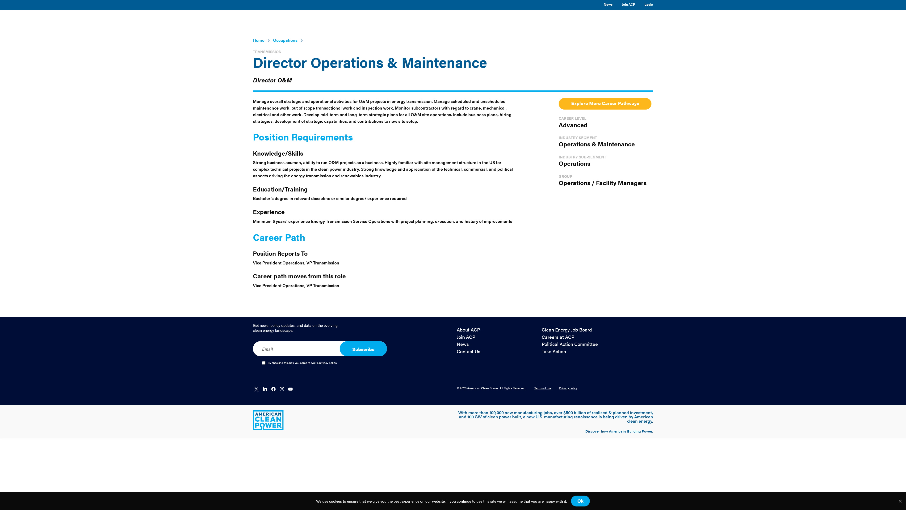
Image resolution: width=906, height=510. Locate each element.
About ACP (468, 330)
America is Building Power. (631, 431)
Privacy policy (568, 388)
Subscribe (363, 349)
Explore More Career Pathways (605, 103)
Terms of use (542, 388)
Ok (580, 500)
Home (258, 40)
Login (649, 4)
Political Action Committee (570, 344)
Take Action (554, 351)
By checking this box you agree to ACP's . (302, 363)
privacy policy (327, 363)
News (608, 4)
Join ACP (628, 4)
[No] (900, 501)
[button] (444, 20)
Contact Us (468, 351)
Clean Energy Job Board (567, 330)
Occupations (285, 40)
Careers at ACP (558, 337)
